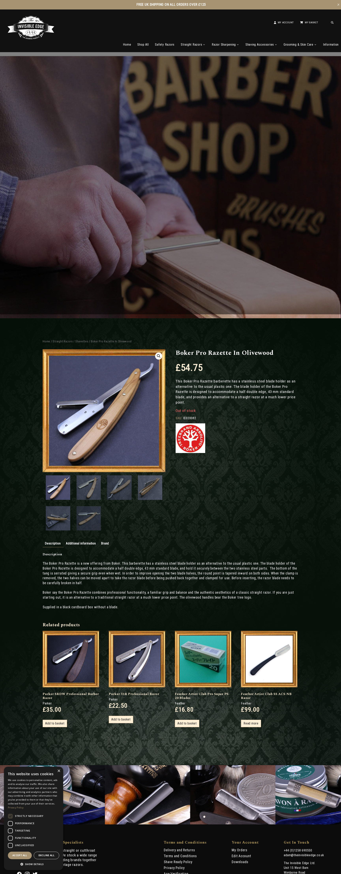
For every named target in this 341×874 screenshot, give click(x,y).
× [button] (58, 770)
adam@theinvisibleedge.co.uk (304, 855)
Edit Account (241, 856)
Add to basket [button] (55, 723)
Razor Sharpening (224, 44)
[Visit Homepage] (30, 38)
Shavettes (81, 341)
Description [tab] (53, 543)
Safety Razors (164, 44)
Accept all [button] (19, 855)
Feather (180, 703)
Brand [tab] (105, 543)
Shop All (143, 44)
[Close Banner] (338, 5)
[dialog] (33, 818)
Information (331, 44)
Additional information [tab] (81, 543)
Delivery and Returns (179, 850)
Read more (251, 723)
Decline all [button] (46, 855)
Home (127, 44)
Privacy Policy (174, 868)
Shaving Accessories (259, 44)
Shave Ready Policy (178, 862)
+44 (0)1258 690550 (298, 850)
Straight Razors (191, 44)
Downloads (240, 862)
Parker (47, 703)
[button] (158, 356)
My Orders (239, 850)
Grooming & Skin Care (298, 44)
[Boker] (190, 438)
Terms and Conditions (180, 856)
